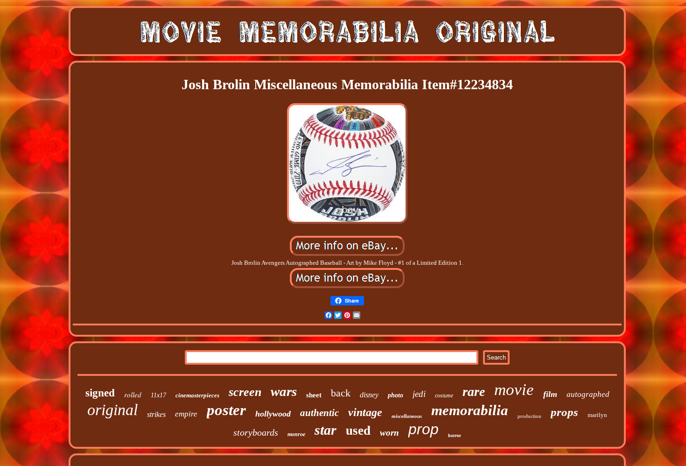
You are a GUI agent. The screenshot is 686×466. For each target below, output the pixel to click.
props (564, 412)
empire (186, 414)
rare (473, 391)
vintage (365, 412)
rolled (132, 394)
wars (284, 391)
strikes (156, 414)
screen (245, 392)
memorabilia (469, 410)
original (112, 409)
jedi (419, 394)
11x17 (158, 395)
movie (514, 390)
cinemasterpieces (197, 395)
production (529, 416)
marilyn (597, 414)
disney (369, 395)
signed (100, 393)
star (325, 430)
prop (423, 429)
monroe (296, 434)
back (340, 393)
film (550, 394)
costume (444, 395)
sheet (314, 395)
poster (226, 410)
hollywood (273, 413)
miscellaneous (407, 416)
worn (389, 433)
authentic (319, 412)
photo (395, 395)
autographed (588, 394)
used (358, 431)
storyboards (255, 432)
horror (454, 435)
